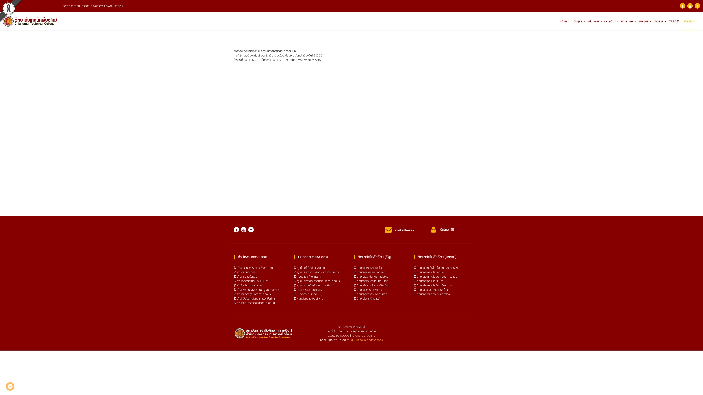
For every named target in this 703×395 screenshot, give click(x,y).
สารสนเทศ (627, 21)
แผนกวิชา (609, 21)
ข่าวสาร (658, 21)
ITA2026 (674, 21)
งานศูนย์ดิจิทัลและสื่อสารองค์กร (365, 340)
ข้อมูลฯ (578, 21)
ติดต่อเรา (689, 21)
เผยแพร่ (643, 21)
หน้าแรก (564, 21)
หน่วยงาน (593, 21)
